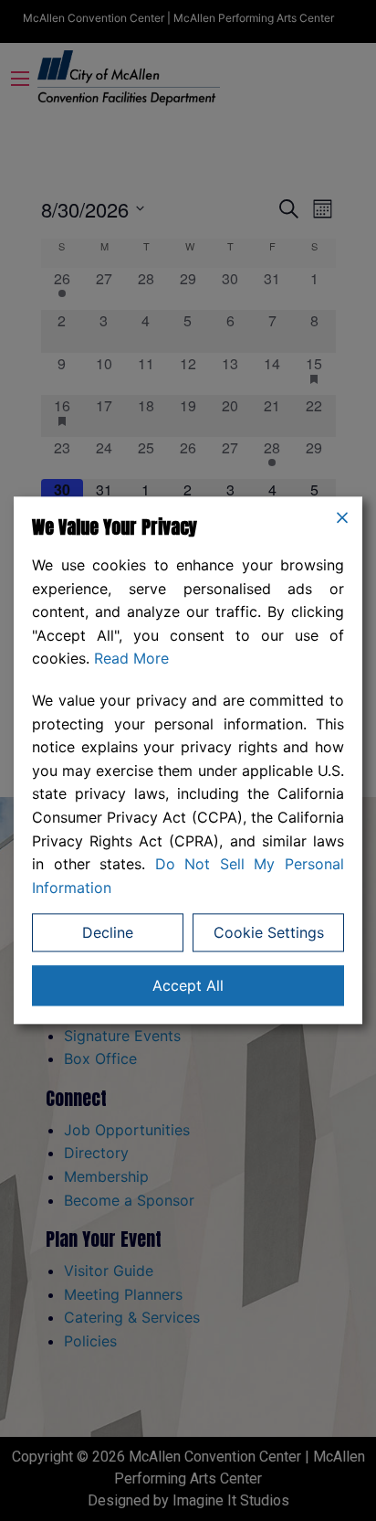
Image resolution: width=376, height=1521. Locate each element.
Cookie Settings (269, 933)
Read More (131, 659)
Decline (107, 933)
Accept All (188, 986)
